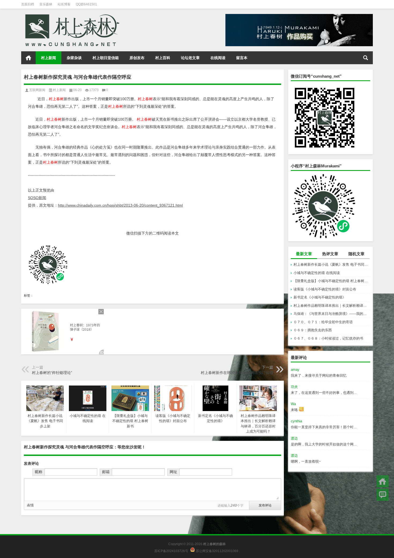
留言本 (241, 58)
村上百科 (162, 58)
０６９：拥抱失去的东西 (312, 330)
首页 (28, 57)
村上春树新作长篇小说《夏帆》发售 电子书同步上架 (331, 264)
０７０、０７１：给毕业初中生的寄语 (323, 322)
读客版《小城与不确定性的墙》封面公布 (324, 289)
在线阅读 (217, 58)
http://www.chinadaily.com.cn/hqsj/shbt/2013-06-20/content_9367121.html (120, 205)
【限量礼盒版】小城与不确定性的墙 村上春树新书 (331, 281)
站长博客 (64, 4)
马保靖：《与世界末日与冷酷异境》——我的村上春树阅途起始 (331, 314)
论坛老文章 (190, 58)
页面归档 (27, 4)
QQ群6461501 (86, 4)
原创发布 (136, 58)
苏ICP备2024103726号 (171, 551)
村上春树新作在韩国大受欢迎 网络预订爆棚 (237, 372)
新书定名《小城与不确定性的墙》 (319, 297)
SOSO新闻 (37, 198)
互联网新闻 (37, 90)
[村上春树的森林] (71, 16)
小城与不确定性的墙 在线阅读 (316, 273)
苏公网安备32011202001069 (217, 551)
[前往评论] (383, 495)
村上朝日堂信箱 (105, 58)
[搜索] (365, 57)
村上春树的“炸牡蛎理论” (52, 372)
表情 (30, 505)
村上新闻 (48, 58)
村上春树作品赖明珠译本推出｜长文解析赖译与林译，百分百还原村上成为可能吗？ (331, 306)
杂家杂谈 (74, 58)
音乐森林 (45, 4)
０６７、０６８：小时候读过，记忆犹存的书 (328, 338)
